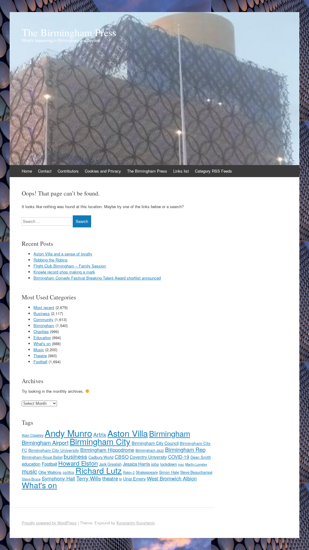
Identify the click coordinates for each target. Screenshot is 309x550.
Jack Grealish (110, 464)
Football (40, 361)
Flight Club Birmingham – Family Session (69, 266)
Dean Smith (200, 457)
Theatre (40, 355)
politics (68, 472)
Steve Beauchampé (196, 472)
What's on (42, 343)
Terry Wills (88, 478)
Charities (41, 331)
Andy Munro (68, 433)
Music (38, 349)
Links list (181, 171)
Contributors (68, 171)
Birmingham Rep (185, 449)
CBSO (122, 456)
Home (27, 171)
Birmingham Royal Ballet (42, 457)
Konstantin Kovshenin (135, 523)
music (29, 471)
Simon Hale (169, 472)
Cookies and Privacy (103, 171)
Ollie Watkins (50, 472)
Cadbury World (100, 457)
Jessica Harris (136, 464)
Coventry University (148, 457)
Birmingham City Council (155, 443)
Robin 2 (129, 472)
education (31, 464)
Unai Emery (134, 479)
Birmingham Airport (45, 442)
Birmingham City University (53, 450)
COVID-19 (178, 456)
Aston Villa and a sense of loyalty (62, 254)
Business (41, 313)
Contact (45, 171)
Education (42, 337)
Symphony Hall (58, 478)
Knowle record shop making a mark (64, 272)
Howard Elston (78, 463)
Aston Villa (127, 433)
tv (120, 478)
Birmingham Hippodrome (107, 449)
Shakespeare (147, 472)
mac (181, 464)
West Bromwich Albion (172, 478)
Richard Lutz (98, 470)
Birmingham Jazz (149, 450)
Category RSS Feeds (213, 171)
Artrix (99, 434)
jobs (155, 464)
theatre (110, 478)
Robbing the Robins (50, 260)
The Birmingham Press (69, 32)
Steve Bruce (31, 479)
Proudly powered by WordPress (49, 523)
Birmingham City (100, 441)
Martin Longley (196, 464)
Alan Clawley (32, 435)
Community (43, 319)
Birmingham (43, 325)
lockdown (168, 464)
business (75, 456)
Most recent (43, 307)
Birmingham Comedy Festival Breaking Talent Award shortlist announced (97, 278)
